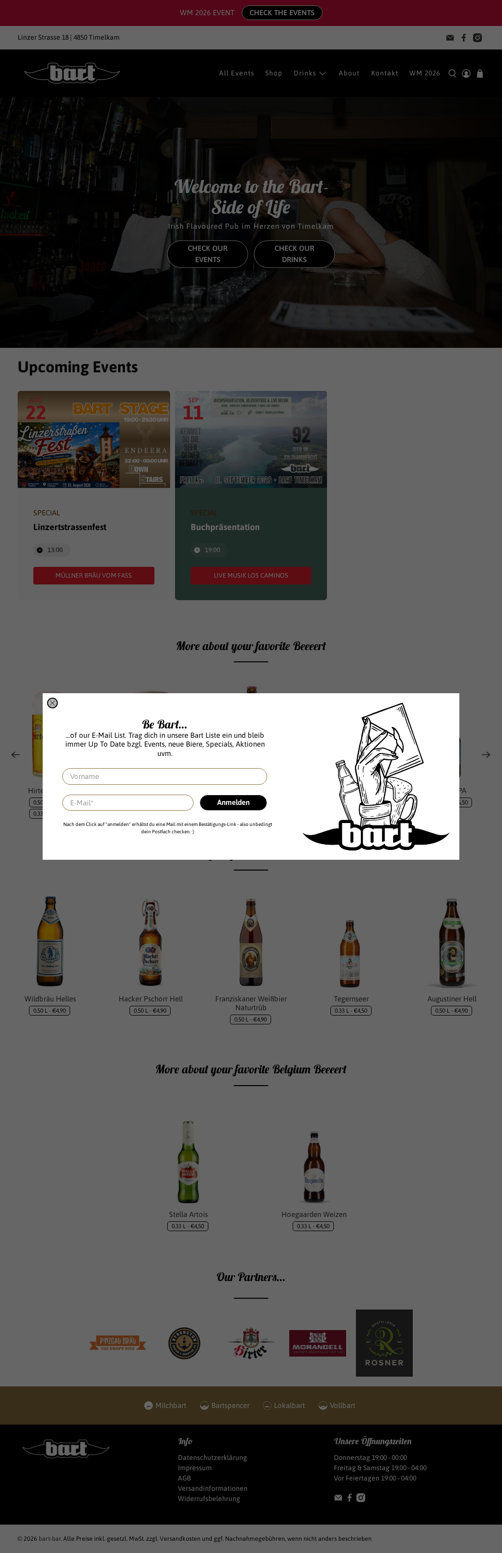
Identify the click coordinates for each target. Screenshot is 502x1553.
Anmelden (233, 802)
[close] (52, 703)
